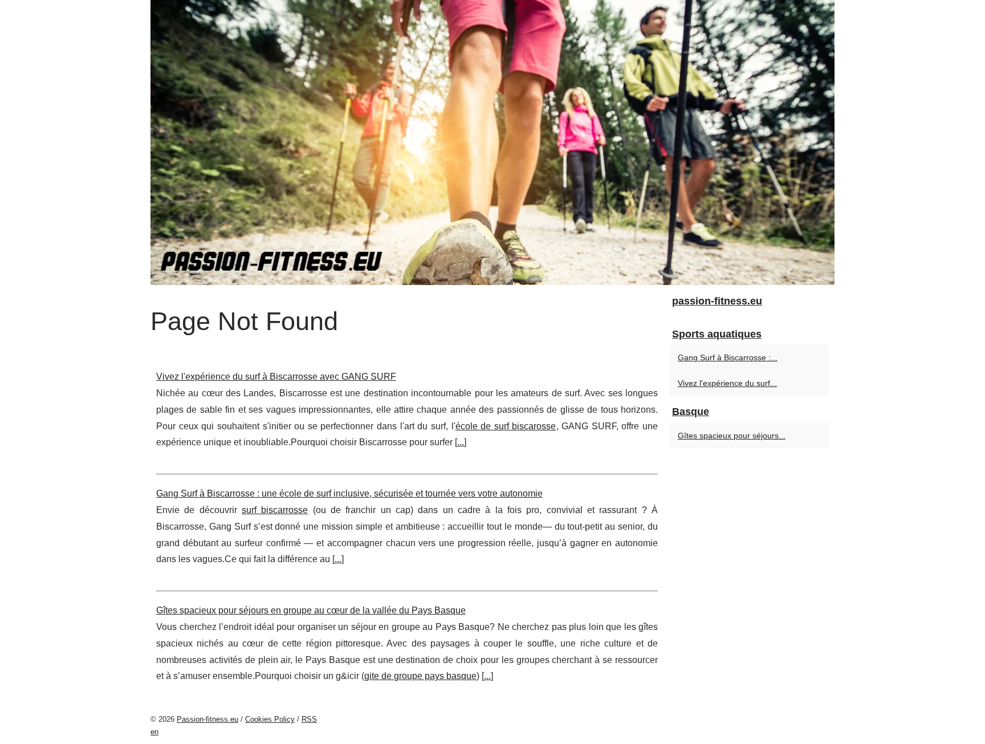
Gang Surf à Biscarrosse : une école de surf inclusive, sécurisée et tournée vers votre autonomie (349, 493)
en (154, 731)
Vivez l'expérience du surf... (727, 383)
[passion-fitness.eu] (492, 142)
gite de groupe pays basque (420, 676)
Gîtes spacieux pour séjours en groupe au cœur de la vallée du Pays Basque (311, 610)
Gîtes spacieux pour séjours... (731, 435)
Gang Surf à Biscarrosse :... (728, 357)
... (460, 442)
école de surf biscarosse (505, 426)
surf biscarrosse (275, 510)
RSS (309, 719)
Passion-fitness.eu (207, 719)
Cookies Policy (270, 719)
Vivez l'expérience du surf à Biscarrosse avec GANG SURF (276, 376)
